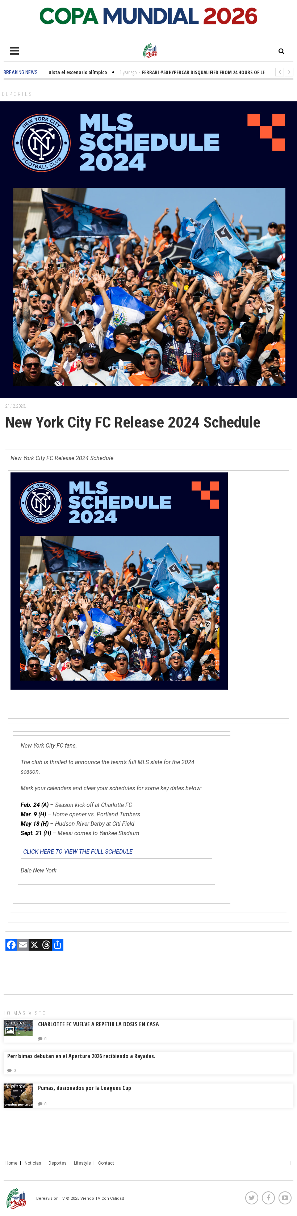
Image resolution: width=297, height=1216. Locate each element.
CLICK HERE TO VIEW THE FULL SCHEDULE (78, 851)
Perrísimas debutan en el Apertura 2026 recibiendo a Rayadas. (81, 1056)
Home (11, 1163)
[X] (34, 945)
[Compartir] (57, 945)
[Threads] (46, 945)
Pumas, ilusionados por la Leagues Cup (84, 1088)
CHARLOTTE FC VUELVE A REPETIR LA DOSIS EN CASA (98, 1024)
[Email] (23, 945)
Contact (106, 1163)
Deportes (17, 94)
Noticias (33, 1163)
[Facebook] (11, 945)
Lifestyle (82, 1163)
